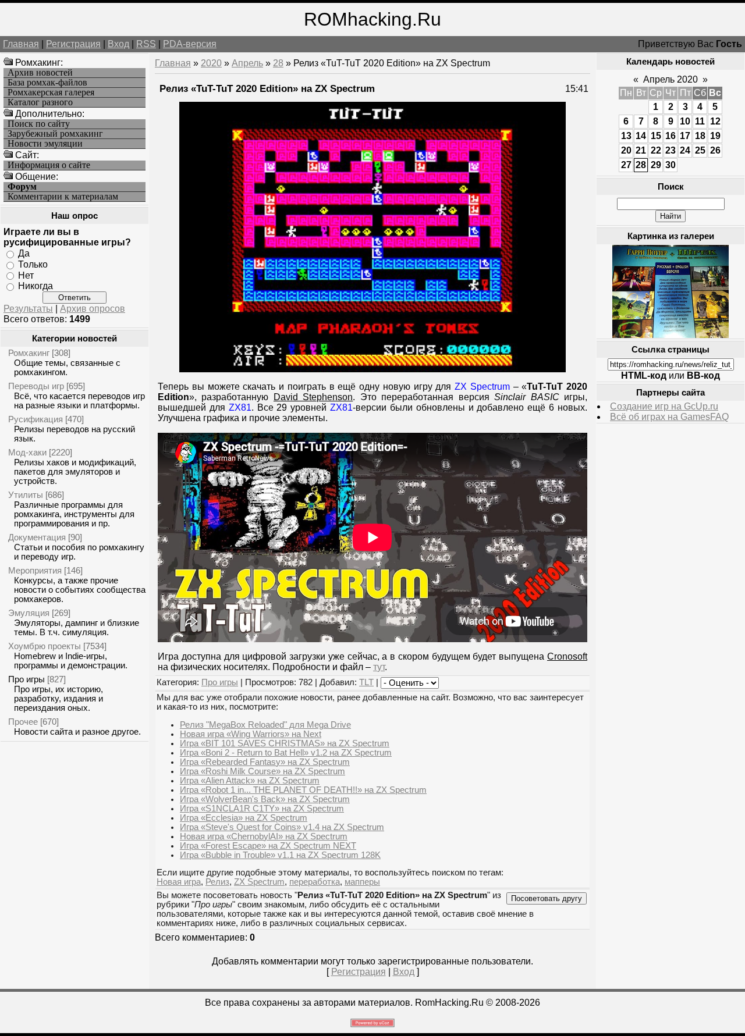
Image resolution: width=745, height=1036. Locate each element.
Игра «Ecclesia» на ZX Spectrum (243, 818)
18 (700, 136)
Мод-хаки (27, 452)
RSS (146, 44)
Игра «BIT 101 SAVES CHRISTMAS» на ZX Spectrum (284, 743)
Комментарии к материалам (63, 196)
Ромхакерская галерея (51, 92)
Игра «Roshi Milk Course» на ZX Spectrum (262, 771)
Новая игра (179, 882)
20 (626, 150)
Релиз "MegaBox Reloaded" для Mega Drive (265, 724)
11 (700, 121)
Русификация (35, 419)
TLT (366, 682)
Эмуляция (28, 613)
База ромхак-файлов (47, 82)
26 (715, 150)
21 (641, 150)
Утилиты (25, 495)
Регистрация (73, 44)
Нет (26, 275)
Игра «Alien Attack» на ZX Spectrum (250, 780)
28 (278, 63)
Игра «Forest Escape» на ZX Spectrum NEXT (268, 845)
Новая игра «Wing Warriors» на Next (250, 734)
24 (685, 150)
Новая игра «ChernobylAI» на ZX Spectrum (263, 836)
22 (656, 150)
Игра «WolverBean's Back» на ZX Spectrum (265, 799)
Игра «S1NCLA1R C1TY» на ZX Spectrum (262, 808)
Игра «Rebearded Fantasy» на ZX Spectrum (265, 762)
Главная (21, 44)
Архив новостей (40, 72)
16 (670, 136)
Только (33, 264)
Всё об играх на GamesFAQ (669, 417)
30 (670, 165)
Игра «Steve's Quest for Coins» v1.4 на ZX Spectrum (282, 827)
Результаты (28, 309)
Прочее (23, 722)
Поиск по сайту (39, 124)
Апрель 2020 (670, 79)
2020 (211, 63)
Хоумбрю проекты (44, 646)
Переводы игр (36, 386)
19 (715, 136)
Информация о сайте (49, 165)
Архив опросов (92, 309)
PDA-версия (190, 44)
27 (626, 165)
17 (685, 136)
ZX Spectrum (259, 882)
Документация (37, 537)
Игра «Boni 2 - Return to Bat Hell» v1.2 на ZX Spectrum (286, 752)
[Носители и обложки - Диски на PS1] (670, 335)
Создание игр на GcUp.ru (664, 406)
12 (715, 121)
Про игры (26, 679)
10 (685, 121)
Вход (118, 44)
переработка (314, 882)
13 (626, 136)
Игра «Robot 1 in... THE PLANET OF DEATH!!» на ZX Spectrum (303, 790)
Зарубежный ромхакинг (55, 133)
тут (379, 667)
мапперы (362, 882)
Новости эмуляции (45, 143)
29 (656, 165)
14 (641, 136)
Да (24, 253)
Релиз (217, 882)
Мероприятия (35, 570)
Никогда (35, 286)
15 (656, 136)
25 (700, 150)
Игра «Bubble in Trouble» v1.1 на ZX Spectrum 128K (280, 855)
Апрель (247, 63)
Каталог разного (40, 102)
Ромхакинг (28, 353)
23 (670, 150)
